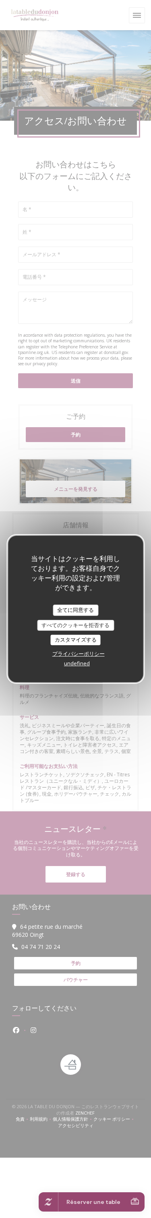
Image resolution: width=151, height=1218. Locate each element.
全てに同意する (75, 609)
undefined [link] (77, 663)
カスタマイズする (76, 639)
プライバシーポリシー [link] (78, 653)
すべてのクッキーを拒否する (75, 625)
